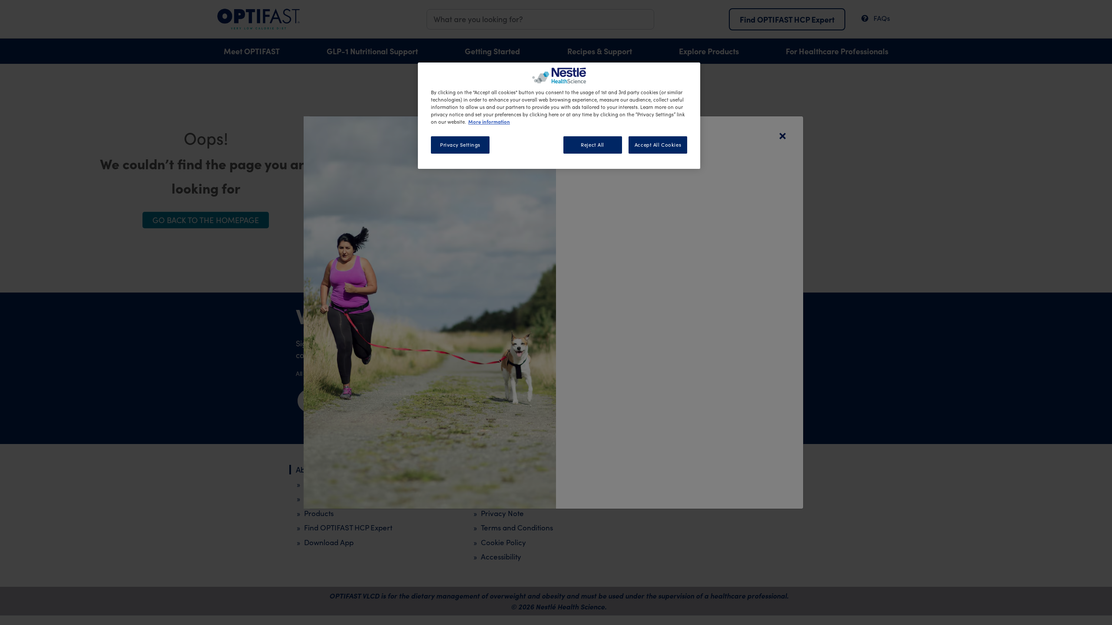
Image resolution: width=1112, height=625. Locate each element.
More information (489, 121)
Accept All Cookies (658, 144)
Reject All (592, 144)
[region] (559, 115)
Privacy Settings (460, 144)
